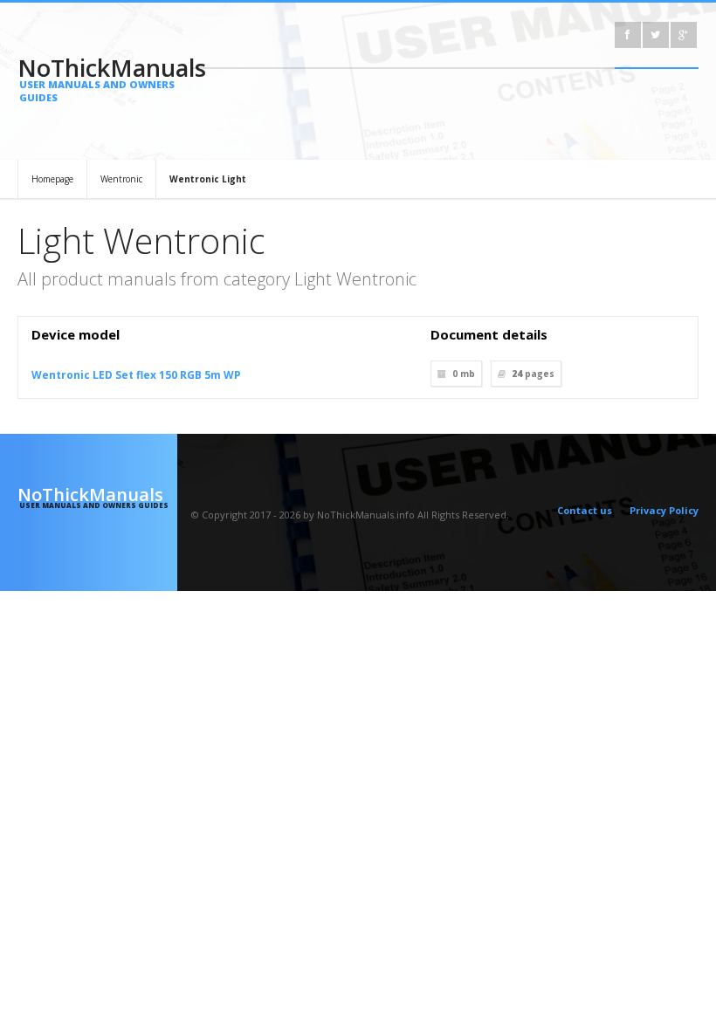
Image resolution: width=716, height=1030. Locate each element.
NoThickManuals (97, 78)
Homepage (52, 179)
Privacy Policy (664, 510)
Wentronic (121, 179)
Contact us (584, 510)
